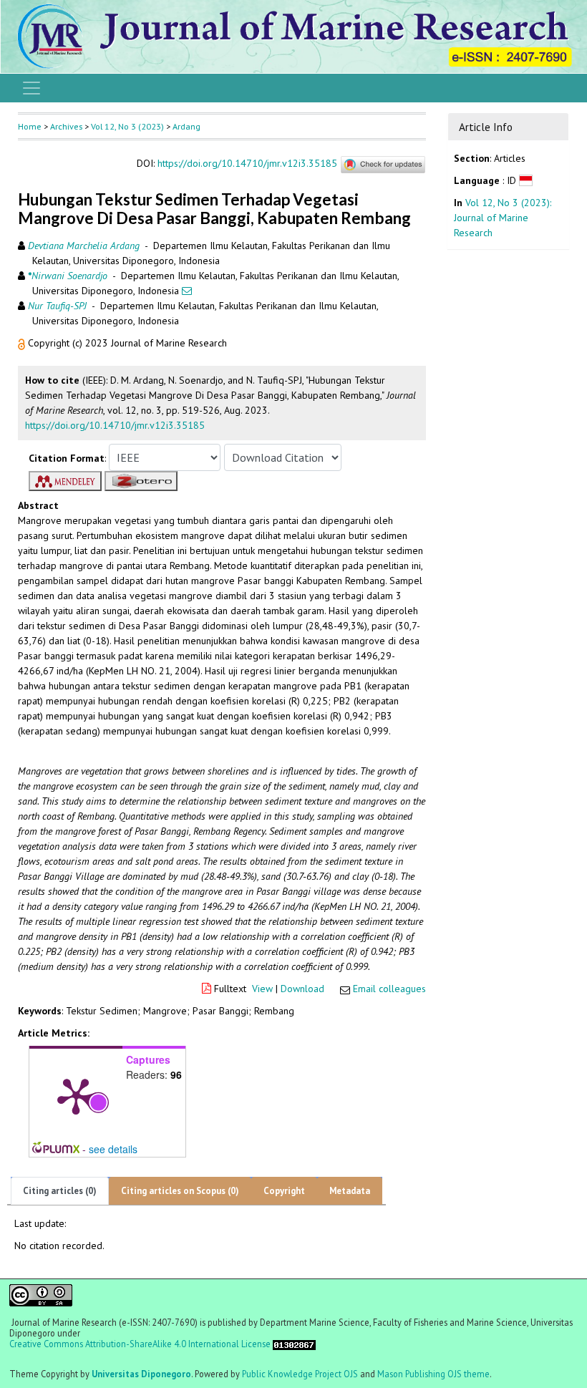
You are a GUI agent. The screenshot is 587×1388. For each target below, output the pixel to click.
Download (302, 988)
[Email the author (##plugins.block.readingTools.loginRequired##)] (187, 290)
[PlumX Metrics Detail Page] (76, 1095)
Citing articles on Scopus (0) (180, 1191)
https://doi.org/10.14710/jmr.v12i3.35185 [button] (115, 425)
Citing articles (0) (60, 1191)
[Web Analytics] (294, 1343)
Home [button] (30, 126)
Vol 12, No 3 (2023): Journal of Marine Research (502, 217)
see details (113, 1149)
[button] (23, 342)
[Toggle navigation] (31, 88)
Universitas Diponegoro (141, 1373)
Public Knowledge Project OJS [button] (300, 1373)
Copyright (284, 1191)
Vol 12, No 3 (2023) (127, 126)
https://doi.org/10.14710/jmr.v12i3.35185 (247, 163)
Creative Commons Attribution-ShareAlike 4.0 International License (140, 1344)
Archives (66, 126)
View (262, 988)
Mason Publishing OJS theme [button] (433, 1373)
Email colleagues (389, 988)
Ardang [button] (186, 126)
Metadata (349, 1191)
